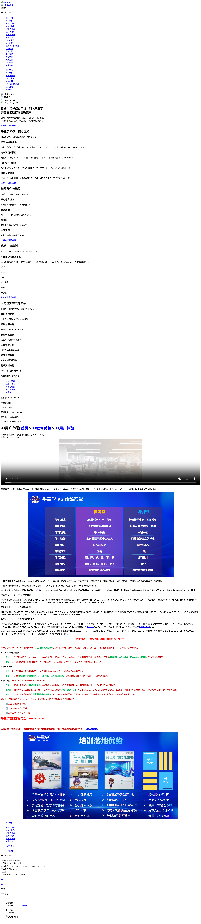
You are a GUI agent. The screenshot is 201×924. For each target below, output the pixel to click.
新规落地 (9, 63)
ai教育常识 (10, 40)
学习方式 (90, 627)
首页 (24, 428)
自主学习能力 (144, 627)
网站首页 (9, 18)
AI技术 (37, 590)
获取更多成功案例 (8, 297)
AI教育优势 (10, 24)
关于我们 (9, 21)
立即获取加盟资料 (8, 126)
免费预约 (9, 65)
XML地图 (30, 875)
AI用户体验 (64, 428)
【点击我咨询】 (92, 729)
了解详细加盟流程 (8, 240)
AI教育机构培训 (12, 46)
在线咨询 (24, 906)
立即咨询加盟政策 (8, 183)
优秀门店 (9, 43)
